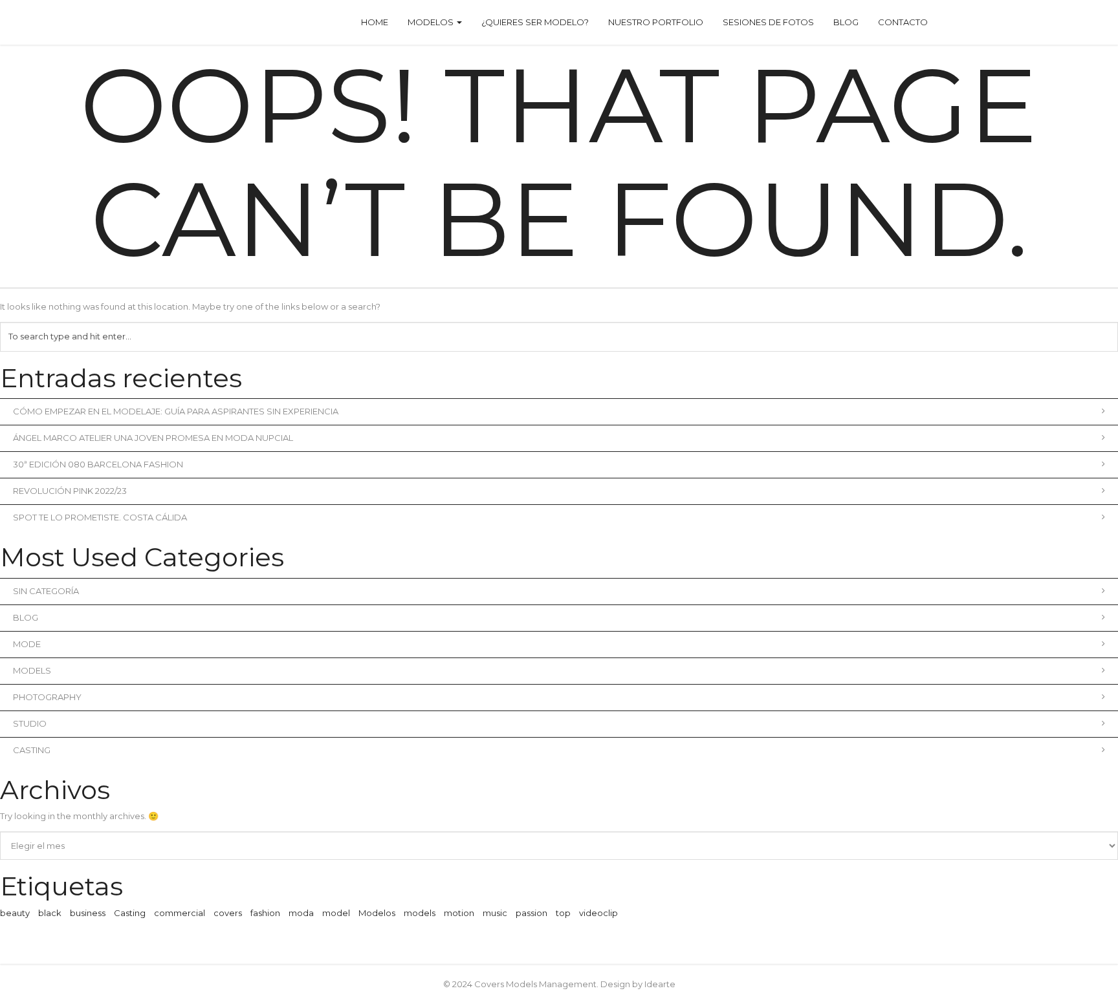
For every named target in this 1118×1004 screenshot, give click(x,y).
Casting (31, 750)
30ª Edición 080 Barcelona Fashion (98, 464)
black (49, 913)
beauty (15, 913)
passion (531, 913)
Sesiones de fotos (768, 22)
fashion (265, 913)
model (336, 913)
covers (228, 913)
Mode (27, 644)
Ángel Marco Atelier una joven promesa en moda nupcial (153, 438)
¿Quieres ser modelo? (535, 22)
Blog (846, 22)
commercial (179, 913)
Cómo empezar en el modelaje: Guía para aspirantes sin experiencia (175, 411)
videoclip (598, 913)
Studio (30, 723)
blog (25, 617)
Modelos (431, 22)
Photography (47, 697)
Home (374, 22)
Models (32, 670)
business (87, 913)
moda (301, 913)
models (419, 913)
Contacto (903, 22)
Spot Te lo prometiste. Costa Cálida (100, 517)
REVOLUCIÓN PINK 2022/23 (70, 491)
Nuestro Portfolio (655, 22)
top (563, 913)
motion (459, 913)
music (495, 913)
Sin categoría (46, 591)
